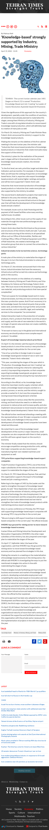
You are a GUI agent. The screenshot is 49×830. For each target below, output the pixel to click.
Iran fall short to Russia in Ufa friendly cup (16, 696)
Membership (13, 782)
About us (4, 782)
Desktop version (24, 771)
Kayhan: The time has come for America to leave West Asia (22, 747)
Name (26, 654)
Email (26, 663)
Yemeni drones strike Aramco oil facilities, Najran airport (22, 721)
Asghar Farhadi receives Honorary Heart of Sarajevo (20, 730)
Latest (4, 686)
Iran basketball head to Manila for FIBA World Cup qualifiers (23, 691)
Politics (39, 809)
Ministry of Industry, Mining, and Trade (25, 632)
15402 (3, 700)
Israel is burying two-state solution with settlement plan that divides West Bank (23, 710)
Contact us (23, 782)
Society (18, 809)
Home (9, 809)
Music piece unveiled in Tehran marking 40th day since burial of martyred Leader (23, 741)
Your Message (5, 654)
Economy (27, 51)
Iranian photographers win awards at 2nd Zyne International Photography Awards (23, 735)
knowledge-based (6, 632)
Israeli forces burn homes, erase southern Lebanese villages (22, 704)
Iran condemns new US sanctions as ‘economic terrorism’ (22, 762)
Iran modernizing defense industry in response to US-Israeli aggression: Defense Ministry (23, 756)
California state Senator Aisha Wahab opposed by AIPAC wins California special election (24, 716)
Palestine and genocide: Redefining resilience (17, 726)
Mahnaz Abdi (42, 632)
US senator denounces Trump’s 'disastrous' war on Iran (21, 751)
